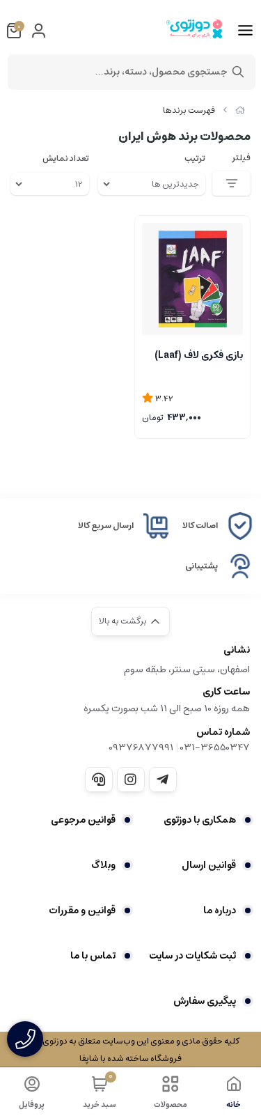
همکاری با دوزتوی (200, 820)
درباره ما (219, 910)
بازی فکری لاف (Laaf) (199, 355)
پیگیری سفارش (204, 1001)
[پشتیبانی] (99, 779)
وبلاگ (103, 865)
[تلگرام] (163, 779)
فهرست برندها (189, 110)
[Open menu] (245, 30)
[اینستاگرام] (131, 779)
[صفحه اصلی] (240, 110)
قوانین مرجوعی (83, 820)
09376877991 (141, 747)
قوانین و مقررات (82, 910)
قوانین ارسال (209, 865)
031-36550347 (215, 747)
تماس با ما (93, 956)
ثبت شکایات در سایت (192, 956)
